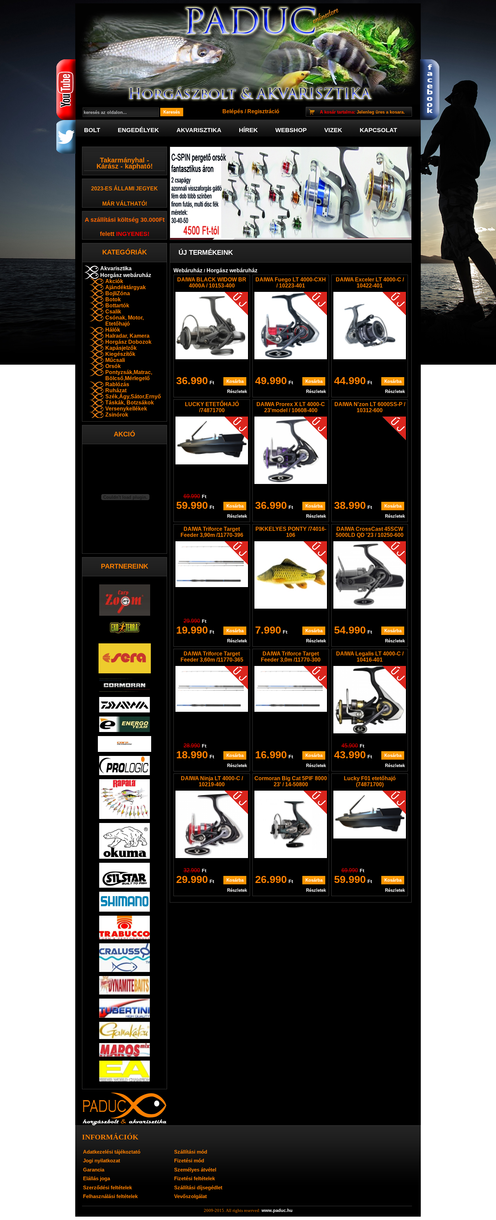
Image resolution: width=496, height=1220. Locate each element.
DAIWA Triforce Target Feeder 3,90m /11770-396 (212, 532)
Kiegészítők (120, 354)
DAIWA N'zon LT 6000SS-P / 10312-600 (369, 407)
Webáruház (187, 270)
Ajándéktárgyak (125, 287)
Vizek (333, 130)
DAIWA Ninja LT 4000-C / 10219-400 (212, 781)
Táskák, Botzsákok (129, 402)
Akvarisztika (198, 130)
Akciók (114, 281)
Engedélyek (138, 130)
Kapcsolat (378, 130)
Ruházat (116, 390)
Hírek (248, 130)
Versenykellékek (126, 408)
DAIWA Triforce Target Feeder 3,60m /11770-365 (212, 657)
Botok (113, 299)
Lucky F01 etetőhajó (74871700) (370, 781)
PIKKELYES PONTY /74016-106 (290, 532)
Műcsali (115, 360)
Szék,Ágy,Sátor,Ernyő (133, 396)
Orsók (113, 366)
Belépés (232, 111)
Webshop (291, 130)
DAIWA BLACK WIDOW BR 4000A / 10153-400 (211, 282)
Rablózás (117, 384)
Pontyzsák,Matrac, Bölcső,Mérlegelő (128, 375)
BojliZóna (117, 293)
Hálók (112, 330)
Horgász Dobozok (128, 342)
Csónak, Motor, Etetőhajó (124, 321)
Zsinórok (116, 415)
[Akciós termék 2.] (290, 193)
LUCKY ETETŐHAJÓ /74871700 (212, 407)
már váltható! (124, 204)
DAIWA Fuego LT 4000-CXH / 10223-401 (290, 282)
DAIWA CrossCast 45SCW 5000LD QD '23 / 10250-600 (370, 532)
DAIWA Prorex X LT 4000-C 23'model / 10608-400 (290, 407)
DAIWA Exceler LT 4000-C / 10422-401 (370, 282)
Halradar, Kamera (127, 336)
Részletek (237, 391)
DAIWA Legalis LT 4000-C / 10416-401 (370, 657)
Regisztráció (263, 111)
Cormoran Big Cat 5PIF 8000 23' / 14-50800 (290, 781)
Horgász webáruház (125, 275)
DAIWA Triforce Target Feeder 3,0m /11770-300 (291, 657)
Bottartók (117, 305)
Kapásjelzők (121, 348)
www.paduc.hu (277, 1210)
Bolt (92, 130)
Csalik (113, 311)
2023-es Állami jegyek (124, 188)
